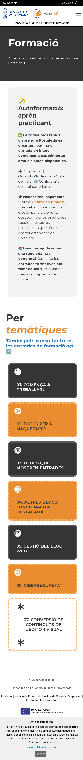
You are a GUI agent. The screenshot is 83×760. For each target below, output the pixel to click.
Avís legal (6, 696)
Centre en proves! (48, 202)
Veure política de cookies (41, 747)
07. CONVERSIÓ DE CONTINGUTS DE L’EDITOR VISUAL (43, 624)
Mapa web (74, 696)
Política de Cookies (54, 696)
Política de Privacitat (27, 696)
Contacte (32, 700)
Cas (70, 3)
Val (64, 3)
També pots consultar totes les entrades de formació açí (39, 343)
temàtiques (36, 330)
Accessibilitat (48, 700)
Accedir (12, 3)
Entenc (41, 753)
